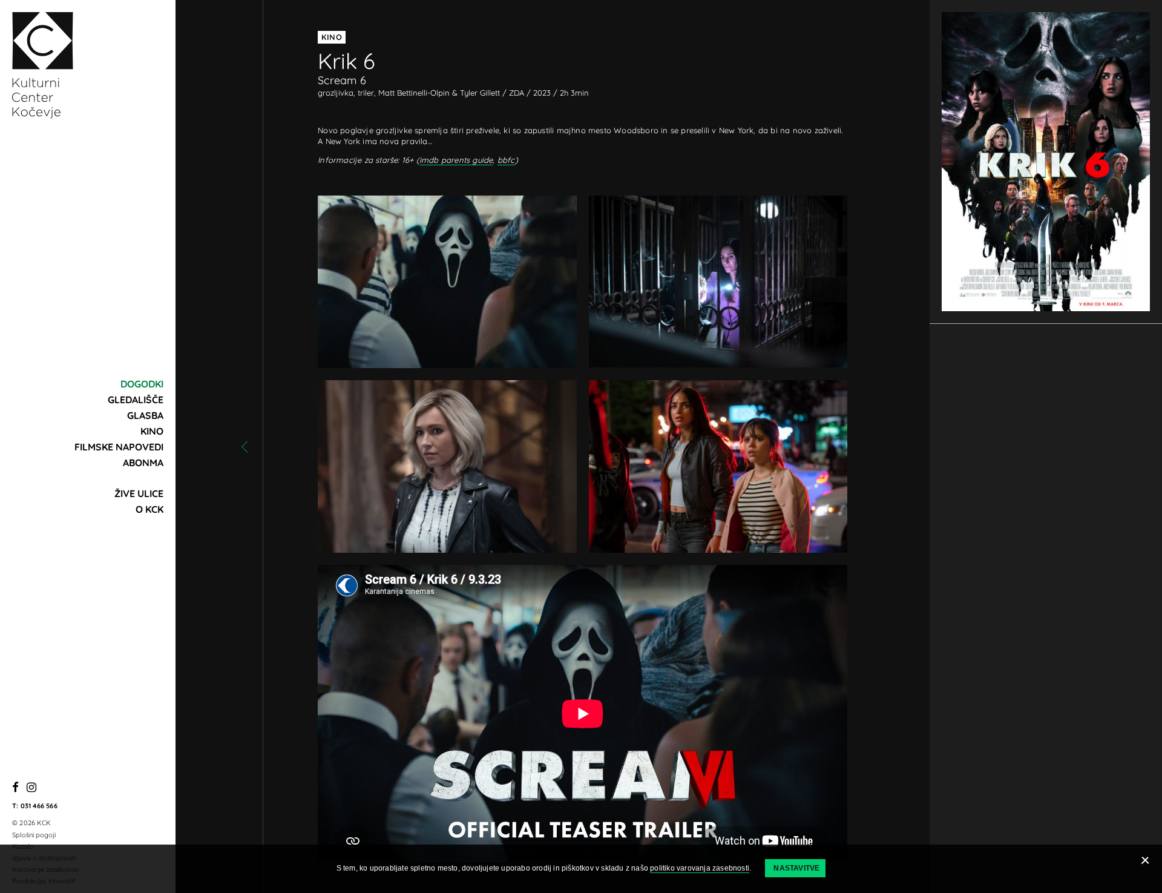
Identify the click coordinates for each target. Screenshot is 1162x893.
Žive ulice (138, 493)
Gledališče (135, 400)
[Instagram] (31, 788)
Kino (151, 431)
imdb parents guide (456, 160)
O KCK (149, 509)
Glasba (145, 415)
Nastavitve (796, 868)
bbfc (506, 160)
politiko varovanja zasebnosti (699, 868)
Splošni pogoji (34, 835)
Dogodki (141, 384)
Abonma (143, 462)
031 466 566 (39, 806)
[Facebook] (15, 788)
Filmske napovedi (118, 447)
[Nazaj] (244, 447)
